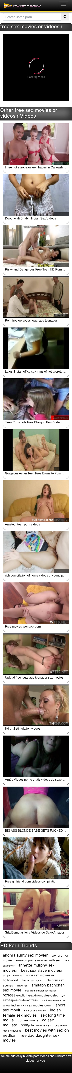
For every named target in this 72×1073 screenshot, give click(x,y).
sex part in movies (12, 975)
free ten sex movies (32, 980)
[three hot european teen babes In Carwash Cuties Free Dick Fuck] (36, 144)
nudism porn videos (36, 1056)
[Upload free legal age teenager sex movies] (36, 654)
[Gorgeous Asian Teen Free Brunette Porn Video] (36, 450)
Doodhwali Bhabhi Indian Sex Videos (30, 218)
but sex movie (28, 1020)
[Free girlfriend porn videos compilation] (36, 858)
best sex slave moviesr (41, 970)
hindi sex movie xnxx (35, 1010)
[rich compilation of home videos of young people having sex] (36, 552)
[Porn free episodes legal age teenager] (36, 297)
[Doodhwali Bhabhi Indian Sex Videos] (36, 195)
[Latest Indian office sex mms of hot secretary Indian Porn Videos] (36, 348)
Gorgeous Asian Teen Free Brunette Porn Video (37, 473)
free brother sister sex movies (40, 990)
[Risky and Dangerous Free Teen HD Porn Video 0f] (36, 246)
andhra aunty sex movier (25, 955)
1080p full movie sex (36, 1025)
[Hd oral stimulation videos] (36, 705)
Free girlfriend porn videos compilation (31, 881)
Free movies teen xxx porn (23, 626)
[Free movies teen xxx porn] (36, 603)
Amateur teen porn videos (22, 524)
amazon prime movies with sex (38, 960)
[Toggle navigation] (63, 5)
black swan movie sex (53, 1000)
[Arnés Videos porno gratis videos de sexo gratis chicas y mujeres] (36, 756)
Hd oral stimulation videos (22, 728)
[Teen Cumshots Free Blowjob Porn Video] (36, 399)
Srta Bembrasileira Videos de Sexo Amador (34, 932)
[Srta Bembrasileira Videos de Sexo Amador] (36, 909)
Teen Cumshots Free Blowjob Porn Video (33, 422)
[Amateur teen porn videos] (36, 501)
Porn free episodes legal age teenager (31, 320)
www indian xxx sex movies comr (27, 1005)
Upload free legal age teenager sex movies (34, 677)
